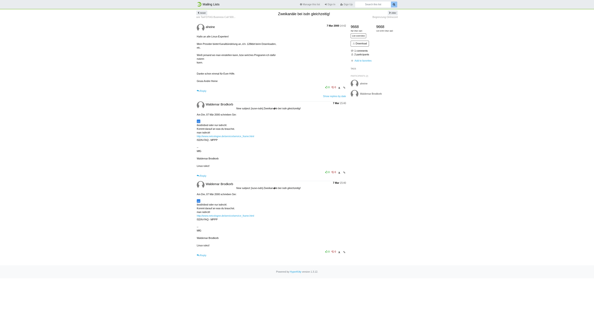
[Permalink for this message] (344, 88)
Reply (202, 91)
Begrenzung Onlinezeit (385, 17)
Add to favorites (363, 60)
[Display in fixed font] (339, 88)
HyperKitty (295, 271)
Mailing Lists (211, 4)
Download (361, 43)
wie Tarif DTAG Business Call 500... (215, 17)
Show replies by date (334, 96)
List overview (358, 35)
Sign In (331, 4)
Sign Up (348, 4)
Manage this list (311, 4)
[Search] (394, 4)
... (198, 121)
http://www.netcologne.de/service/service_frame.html (225, 136)
